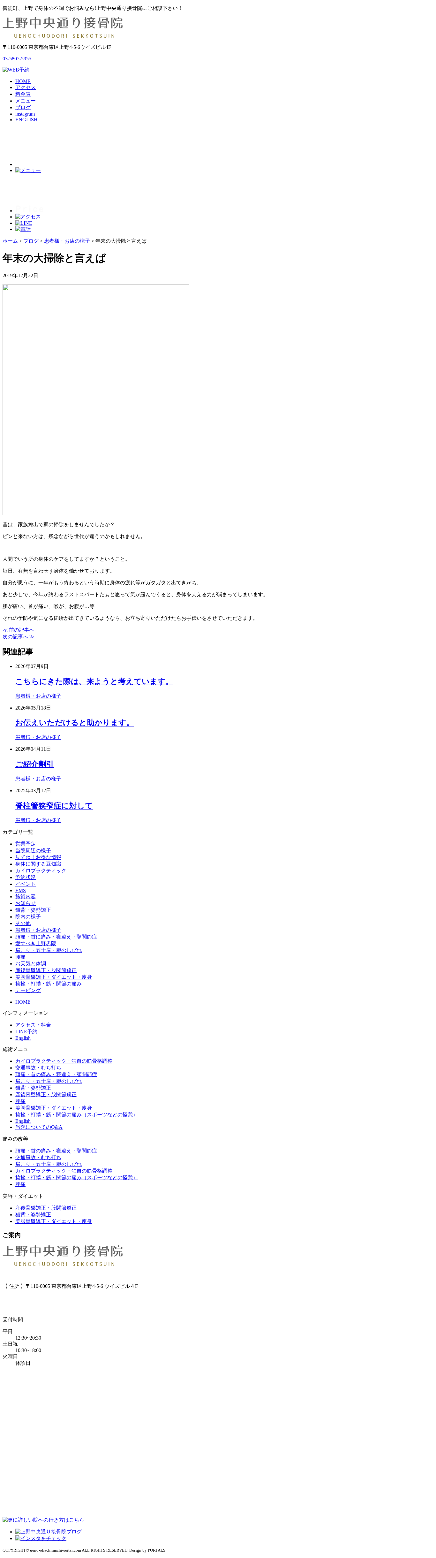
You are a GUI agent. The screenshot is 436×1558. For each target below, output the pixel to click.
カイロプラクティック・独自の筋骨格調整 (63, 1061)
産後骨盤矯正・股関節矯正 (46, 970)
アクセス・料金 (33, 1025)
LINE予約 (26, 1031)
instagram (25, 114)
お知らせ (25, 903)
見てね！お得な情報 (38, 857)
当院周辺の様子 (33, 850)
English (23, 1038)
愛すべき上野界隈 (35, 943)
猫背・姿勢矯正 (33, 910)
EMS (20, 890)
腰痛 (20, 957)
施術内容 (25, 896)
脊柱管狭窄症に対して (54, 806)
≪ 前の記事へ (18, 630)
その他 (23, 923)
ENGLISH (26, 119)
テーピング (28, 990)
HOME (23, 81)
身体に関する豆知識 (38, 864)
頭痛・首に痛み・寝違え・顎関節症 (56, 936)
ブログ (23, 107)
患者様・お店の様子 (38, 696)
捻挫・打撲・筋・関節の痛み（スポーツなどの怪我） (76, 1114)
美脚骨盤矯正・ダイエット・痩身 (53, 977)
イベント (25, 884)
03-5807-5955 (17, 58)
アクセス (25, 87)
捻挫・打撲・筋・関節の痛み (48, 983)
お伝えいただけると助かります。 (74, 722)
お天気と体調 (30, 963)
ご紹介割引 (34, 764)
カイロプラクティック (40, 870)
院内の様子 (28, 916)
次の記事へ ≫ (18, 636)
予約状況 (25, 877)
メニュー (25, 100)
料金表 (23, 94)
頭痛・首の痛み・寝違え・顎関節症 (56, 1074)
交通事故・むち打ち (38, 1067)
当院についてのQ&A (39, 1127)
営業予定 (25, 844)
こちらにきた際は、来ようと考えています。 (94, 681)
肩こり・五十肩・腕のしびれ (48, 950)
